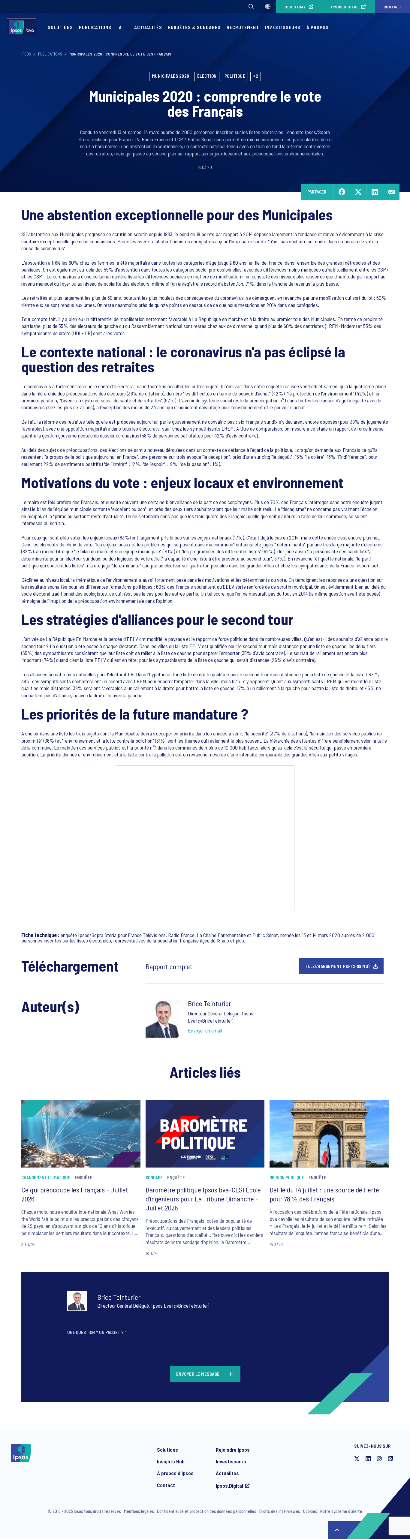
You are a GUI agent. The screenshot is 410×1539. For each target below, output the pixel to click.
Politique (235, 76)
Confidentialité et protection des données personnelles (206, 1511)
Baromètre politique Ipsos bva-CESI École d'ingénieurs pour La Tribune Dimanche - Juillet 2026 (203, 1198)
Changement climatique (45, 1177)
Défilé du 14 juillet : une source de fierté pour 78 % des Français (324, 1194)
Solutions (60, 27)
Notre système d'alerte (341, 1511)
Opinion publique (287, 1177)
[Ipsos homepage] (23, 27)
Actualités (227, 1473)
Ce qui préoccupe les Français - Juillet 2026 (74, 1194)
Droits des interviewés (279, 1511)
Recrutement (243, 27)
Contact (166, 1485)
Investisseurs (282, 27)
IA (119, 27)
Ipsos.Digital (345, 6)
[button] (251, 6)
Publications (95, 27)
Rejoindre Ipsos (233, 1449)
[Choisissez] (267, 6)
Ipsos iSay (295, 6)
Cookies (310, 1511)
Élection (207, 76)
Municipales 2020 (170, 76)
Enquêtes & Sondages (194, 27)
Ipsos (26, 54)
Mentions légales (139, 1511)
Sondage (154, 1177)
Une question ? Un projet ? (96, 1332)
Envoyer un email (205, 1030)
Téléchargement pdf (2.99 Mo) (337, 966)
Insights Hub (171, 1461)
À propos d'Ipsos (175, 1473)
